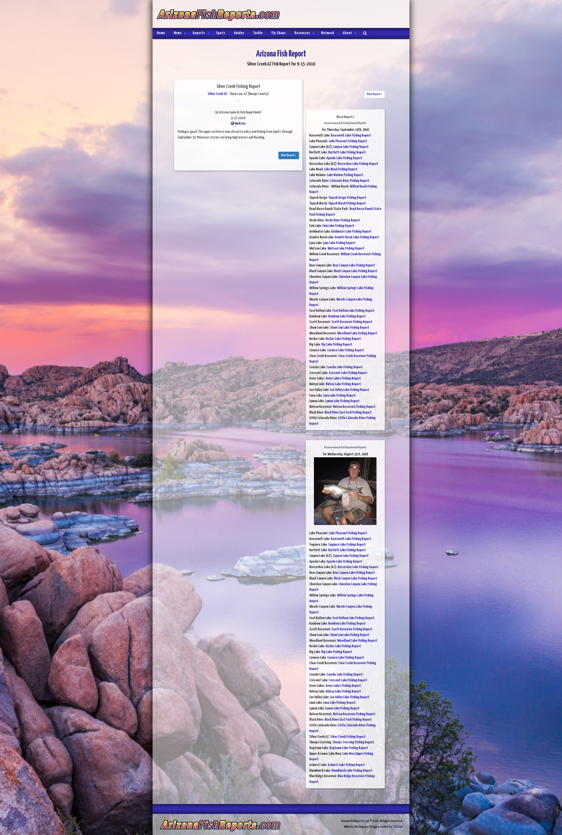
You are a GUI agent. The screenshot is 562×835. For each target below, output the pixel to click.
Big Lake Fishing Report (336, 344)
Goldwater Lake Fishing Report (351, 231)
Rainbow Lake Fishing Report (347, 316)
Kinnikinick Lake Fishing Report (351, 771)
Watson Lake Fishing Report (346, 248)
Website (240, 124)
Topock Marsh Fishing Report (347, 203)
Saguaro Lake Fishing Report (347, 545)
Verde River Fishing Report (342, 220)
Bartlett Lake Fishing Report (347, 152)
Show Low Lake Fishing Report (349, 328)
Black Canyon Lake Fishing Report (355, 271)
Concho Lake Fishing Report (345, 367)
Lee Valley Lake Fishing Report (349, 390)
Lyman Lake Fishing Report (342, 401)
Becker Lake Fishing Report (343, 339)
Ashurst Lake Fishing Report (346, 765)
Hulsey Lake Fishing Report (343, 384)
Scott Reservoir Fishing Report (351, 322)
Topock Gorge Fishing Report (347, 198)
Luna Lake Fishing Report (339, 395)
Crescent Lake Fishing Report (348, 373)
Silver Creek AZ (217, 94)
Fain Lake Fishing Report (338, 226)
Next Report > (288, 155)
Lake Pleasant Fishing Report (348, 141)
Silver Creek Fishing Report (348, 737)
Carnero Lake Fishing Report (345, 350)
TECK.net (398, 826)
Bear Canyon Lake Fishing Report (354, 265)
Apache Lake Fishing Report (344, 158)
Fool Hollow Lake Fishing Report (354, 311)
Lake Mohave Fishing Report (345, 175)
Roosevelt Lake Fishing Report (351, 135)
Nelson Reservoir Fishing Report (354, 407)
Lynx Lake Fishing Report (339, 243)
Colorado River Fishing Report (349, 181)
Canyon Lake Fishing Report (351, 147)
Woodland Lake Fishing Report (357, 333)
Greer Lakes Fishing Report (343, 378)
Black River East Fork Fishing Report (348, 412)
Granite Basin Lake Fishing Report (357, 237)
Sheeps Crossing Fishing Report (353, 742)
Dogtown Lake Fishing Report (348, 748)
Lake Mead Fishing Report (340, 169)
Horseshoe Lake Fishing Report (358, 164)
